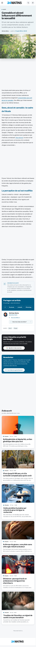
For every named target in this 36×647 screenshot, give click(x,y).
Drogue (15, 337)
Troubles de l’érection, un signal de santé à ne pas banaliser (16, 623)
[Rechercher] (28, 3)
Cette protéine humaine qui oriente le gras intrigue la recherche (14, 519)
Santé (4, 9)
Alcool (10, 337)
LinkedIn (20, 307)
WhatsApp (28, 307)
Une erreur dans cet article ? (19, 331)
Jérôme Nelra (5, 31)
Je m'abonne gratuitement (15, 381)
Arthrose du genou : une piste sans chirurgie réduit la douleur (16, 554)
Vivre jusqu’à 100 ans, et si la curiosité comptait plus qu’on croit (17, 484)
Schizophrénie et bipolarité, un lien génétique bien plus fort (16, 451)
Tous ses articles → (15, 317)
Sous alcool (19, 137)
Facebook (11, 307)
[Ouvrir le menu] (2, 3)
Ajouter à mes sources (15, 359)
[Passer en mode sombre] (33, 3)
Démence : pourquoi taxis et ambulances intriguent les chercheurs (15, 588)
